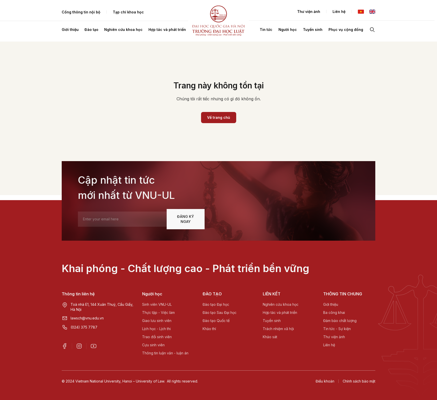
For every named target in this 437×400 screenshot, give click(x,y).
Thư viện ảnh (308, 11)
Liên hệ (339, 11)
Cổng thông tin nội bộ (81, 12)
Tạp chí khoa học (128, 12)
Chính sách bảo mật (359, 381)
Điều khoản (325, 381)
